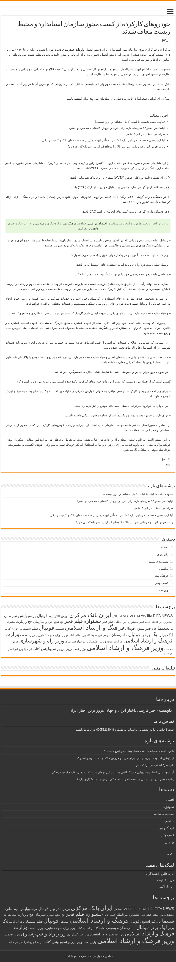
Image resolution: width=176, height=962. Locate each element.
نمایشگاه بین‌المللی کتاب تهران (79, 635)
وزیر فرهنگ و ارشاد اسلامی (125, 647)
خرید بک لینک (165, 880)
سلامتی (39, 223)
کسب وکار (161, 583)
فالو (169, 853)
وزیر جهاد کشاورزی (76, 641)
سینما (163, 628)
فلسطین (59, 628)
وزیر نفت (79, 649)
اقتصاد (103, 223)
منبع (167, 464)
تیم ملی (10, 615)
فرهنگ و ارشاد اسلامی (94, 627)
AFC (126, 616)
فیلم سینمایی (28, 628)
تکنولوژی (162, 554)
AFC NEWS (138, 616)
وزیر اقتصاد (97, 641)
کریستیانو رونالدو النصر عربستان (26, 942)
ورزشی (92, 223)
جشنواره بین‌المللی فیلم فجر (120, 621)
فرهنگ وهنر (69, 223)
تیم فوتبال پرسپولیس (36, 615)
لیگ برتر (166, 635)
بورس (65, 616)
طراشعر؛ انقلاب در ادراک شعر (145, 134)
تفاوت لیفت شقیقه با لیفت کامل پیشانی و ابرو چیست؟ (130, 121)
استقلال (117, 616)
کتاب (36, 649)
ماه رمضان (119, 635)
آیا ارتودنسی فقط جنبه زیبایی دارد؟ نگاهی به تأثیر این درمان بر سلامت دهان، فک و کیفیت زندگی (103, 140)
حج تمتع (59, 621)
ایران (105, 615)
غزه (154, 628)
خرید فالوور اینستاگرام (160, 873)
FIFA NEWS (163, 616)
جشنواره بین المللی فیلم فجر (156, 621)
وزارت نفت (114, 641)
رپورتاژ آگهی (166, 886)
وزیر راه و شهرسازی (41, 641)
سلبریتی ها (10, 914)
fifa (149, 616)
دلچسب (93, 228)
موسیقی (104, 635)
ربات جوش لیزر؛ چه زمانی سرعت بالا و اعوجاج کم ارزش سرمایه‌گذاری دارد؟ (116, 146)
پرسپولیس (50, 648)
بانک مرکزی (83, 615)
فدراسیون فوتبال (138, 628)
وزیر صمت (12, 934)
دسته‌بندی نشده (158, 561)
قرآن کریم (11, 628)
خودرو (49, 621)
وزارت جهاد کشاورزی (48, 635)
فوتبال (46, 627)
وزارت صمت (27, 635)
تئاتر (57, 616)
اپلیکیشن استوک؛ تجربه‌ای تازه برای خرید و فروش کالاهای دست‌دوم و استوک (116, 128)
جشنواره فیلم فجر (83, 621)
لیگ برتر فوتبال (143, 634)
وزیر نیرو (66, 649)
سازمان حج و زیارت (30, 621)
